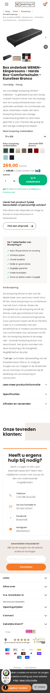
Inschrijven (26, 567)
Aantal (6, 174)
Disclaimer (30, 667)
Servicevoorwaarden (14, 601)
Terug (7, 11)
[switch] (6, 681)
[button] (5, 687)
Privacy (17, 667)
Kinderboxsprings (10, 14)
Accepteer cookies (16, 688)
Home (15, 11)
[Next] (45, 37)
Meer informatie (28, 680)
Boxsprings (26, 11)
